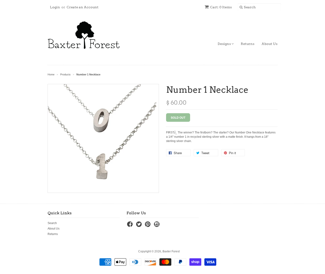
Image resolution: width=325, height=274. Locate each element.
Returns (247, 44)
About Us (269, 44)
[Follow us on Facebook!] (130, 225)
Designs (224, 44)
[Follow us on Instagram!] (157, 225)
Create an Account (82, 7)
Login (55, 7)
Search (52, 223)
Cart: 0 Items (221, 7)
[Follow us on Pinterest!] (148, 225)
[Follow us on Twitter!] (139, 225)
